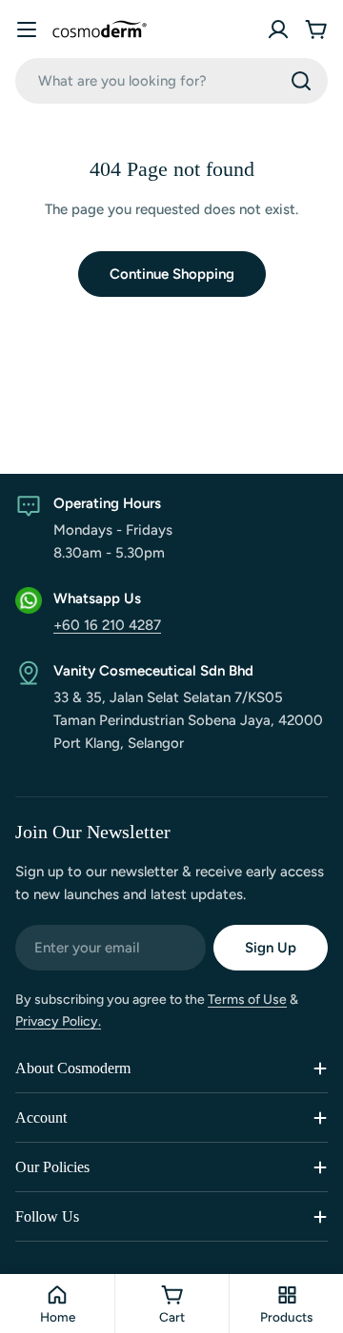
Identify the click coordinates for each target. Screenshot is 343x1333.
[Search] (301, 80)
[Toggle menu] (26, 29)
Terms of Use (247, 999)
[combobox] (171, 81)
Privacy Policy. (58, 1021)
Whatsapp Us (97, 598)
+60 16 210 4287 (107, 625)
